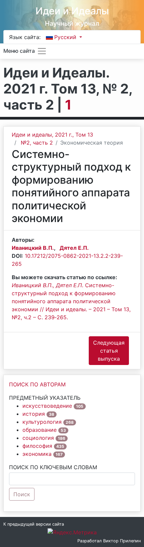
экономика (37, 453)
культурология (42, 421)
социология (38, 437)
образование (39, 429)
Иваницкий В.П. (33, 247)
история (33, 413)
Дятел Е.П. (74, 247)
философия (37, 445)
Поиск (21, 494)
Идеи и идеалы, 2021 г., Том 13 (52, 134)
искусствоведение (47, 405)
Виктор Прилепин (122, 540)
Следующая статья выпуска (109, 350)
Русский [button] (66, 37)
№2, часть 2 (37, 142)
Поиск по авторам (37, 384)
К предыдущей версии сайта (33, 524)
